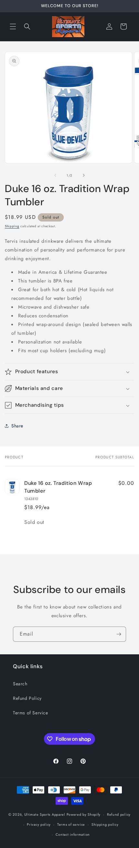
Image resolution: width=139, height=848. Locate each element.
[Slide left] (55, 175)
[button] (13, 26)
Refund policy (119, 814)
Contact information (73, 834)
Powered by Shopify (84, 814)
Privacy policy (39, 824)
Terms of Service (30, 713)
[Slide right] (84, 175)
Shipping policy (105, 824)
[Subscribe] (119, 634)
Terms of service (71, 824)
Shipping (12, 226)
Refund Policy (27, 698)
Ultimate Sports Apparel (44, 814)
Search (20, 683)
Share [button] (17, 426)
